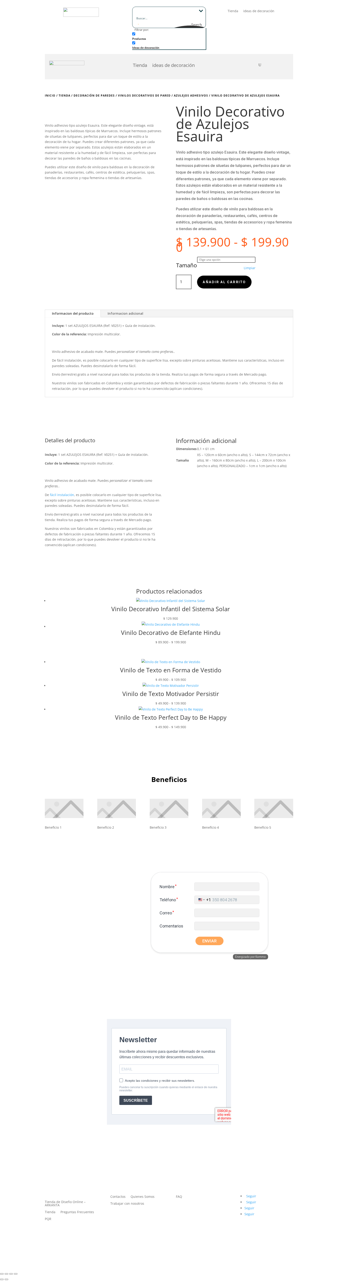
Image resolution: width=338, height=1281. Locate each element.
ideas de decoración (258, 11)
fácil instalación (69, 360)
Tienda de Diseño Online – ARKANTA (65, 1203)
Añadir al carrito (224, 282)
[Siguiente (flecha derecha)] (6, 1279)
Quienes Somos (143, 1197)
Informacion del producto (73, 313)
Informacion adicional (125, 313)
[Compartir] (11, 1274)
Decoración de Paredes (94, 95)
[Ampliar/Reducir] (2, 1274)
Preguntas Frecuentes (77, 1212)
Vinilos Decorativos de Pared (144, 95)
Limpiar (249, 268)
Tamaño (186, 265)
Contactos (118, 1197)
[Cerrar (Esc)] (15, 1274)
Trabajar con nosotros (127, 1204)
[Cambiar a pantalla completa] (6, 1274)
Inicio (50, 95)
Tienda (233, 11)
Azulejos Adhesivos (191, 95)
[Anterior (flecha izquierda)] (2, 1279)
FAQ (179, 1197)
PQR (48, 1219)
